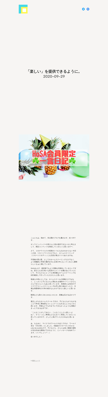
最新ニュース (36, 360)
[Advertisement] (54, 347)
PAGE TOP (104, 384)
